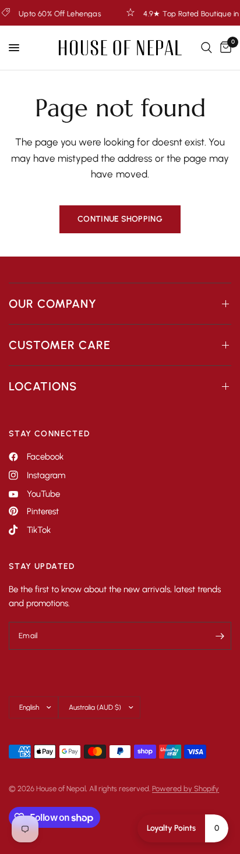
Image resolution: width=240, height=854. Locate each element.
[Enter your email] (219, 636)
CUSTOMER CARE (60, 345)
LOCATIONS (43, 386)
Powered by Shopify (185, 788)
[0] (223, 48)
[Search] (206, 48)
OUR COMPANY (53, 304)
